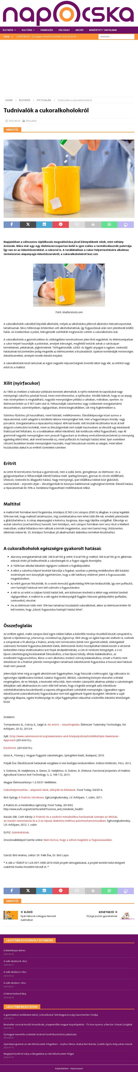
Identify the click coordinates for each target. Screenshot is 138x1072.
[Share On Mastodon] (126, 224)
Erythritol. (10, 748)
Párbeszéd (46, 30)
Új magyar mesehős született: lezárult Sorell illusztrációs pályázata (40, 1034)
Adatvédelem (62, 1068)
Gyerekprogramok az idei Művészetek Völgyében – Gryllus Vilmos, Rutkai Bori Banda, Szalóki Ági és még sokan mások (68, 1044)
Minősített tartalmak (103, 30)
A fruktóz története (31, 797)
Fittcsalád (31, 120)
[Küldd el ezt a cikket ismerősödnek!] (77, 224)
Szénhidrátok (20, 832)
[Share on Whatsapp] (109, 224)
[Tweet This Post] (28, 224)
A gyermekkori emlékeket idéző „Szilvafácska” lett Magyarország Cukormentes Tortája (51, 1014)
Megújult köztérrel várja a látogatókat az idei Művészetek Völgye (39, 1053)
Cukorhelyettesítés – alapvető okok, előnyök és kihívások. (40, 790)
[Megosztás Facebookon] (12, 224)
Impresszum (76, 1068)
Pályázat (64, 30)
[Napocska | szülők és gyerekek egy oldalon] (68, 13)
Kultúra (27, 30)
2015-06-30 (14, 120)
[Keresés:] (116, 36)
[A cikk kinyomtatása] (93, 224)
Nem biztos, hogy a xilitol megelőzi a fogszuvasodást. (78, 840)
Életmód (8, 30)
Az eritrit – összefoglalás (63, 724)
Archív (79, 30)
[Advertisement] (69, 70)
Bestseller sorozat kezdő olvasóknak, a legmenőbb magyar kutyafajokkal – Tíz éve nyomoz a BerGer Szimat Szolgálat (68, 1024)
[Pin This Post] (60, 224)
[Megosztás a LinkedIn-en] (44, 224)
